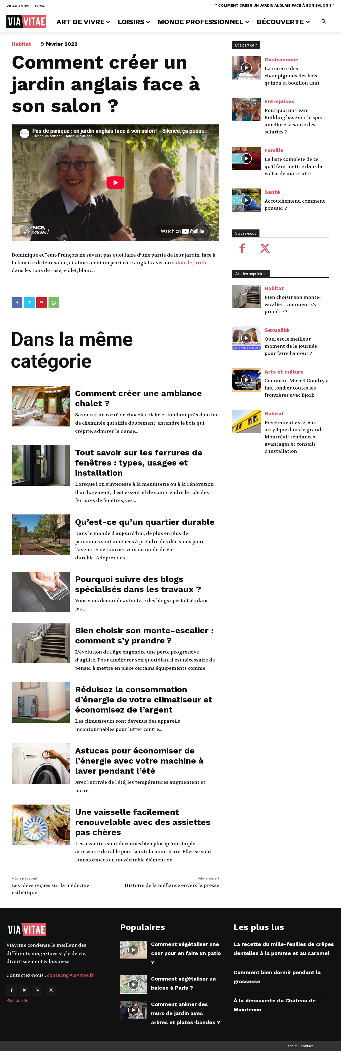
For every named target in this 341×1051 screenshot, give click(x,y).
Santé (272, 192)
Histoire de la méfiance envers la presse (171, 885)
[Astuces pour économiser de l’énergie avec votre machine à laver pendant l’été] (41, 763)
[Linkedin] (24, 990)
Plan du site (17, 1000)
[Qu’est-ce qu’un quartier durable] (41, 534)
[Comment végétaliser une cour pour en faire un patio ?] (133, 950)
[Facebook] (17, 302)
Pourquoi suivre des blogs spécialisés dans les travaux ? (138, 584)
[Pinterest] (41, 302)
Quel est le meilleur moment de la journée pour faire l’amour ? (291, 346)
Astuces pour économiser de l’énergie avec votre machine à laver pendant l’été (139, 761)
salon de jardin (190, 263)
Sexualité (277, 330)
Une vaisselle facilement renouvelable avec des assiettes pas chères (142, 822)
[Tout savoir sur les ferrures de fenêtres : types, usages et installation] (41, 465)
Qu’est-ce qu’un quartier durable (145, 522)
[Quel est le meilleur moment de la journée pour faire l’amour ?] (246, 338)
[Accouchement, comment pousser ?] (246, 200)
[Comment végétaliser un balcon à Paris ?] (133, 984)
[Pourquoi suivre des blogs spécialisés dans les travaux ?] (41, 592)
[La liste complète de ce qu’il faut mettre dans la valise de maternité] (246, 158)
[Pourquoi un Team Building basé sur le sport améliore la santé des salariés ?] (246, 109)
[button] (324, 21)
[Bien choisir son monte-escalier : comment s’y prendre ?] (41, 643)
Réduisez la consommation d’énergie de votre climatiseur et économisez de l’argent (143, 699)
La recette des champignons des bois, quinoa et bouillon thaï (292, 76)
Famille (274, 150)
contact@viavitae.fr (70, 975)
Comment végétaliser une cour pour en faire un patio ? (186, 953)
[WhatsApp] (53, 302)
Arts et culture (284, 372)
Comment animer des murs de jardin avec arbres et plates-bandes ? (185, 1013)
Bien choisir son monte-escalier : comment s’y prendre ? (144, 635)
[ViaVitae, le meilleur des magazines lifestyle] (26, 21)
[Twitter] (29, 302)
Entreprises (279, 101)
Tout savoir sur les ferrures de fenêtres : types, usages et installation (138, 462)
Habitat (21, 44)
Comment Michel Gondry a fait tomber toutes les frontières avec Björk (297, 388)
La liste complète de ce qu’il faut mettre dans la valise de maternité (293, 166)
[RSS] (38, 990)
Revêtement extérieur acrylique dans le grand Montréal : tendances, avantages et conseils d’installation (293, 437)
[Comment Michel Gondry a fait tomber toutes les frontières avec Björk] (246, 380)
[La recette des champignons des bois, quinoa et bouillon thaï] (246, 67)
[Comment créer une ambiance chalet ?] (41, 406)
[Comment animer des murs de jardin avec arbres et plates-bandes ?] (133, 1010)
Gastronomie (281, 59)
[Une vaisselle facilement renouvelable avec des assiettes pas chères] (41, 825)
